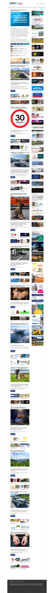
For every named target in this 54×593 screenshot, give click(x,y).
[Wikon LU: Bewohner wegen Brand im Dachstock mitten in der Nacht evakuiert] (20, 417)
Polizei (31, 7)
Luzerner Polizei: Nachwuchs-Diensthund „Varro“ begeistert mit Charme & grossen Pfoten (19, 194)
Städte (16, 7)
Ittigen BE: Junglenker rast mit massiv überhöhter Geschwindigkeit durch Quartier (19, 108)
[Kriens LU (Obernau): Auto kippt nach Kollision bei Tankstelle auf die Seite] (20, 254)
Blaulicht (42, 7)
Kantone (14, 7)
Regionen (11, 7)
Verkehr (27, 7)
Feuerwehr (34, 7)
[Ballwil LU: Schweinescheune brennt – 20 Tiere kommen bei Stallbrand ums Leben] (20, 293)
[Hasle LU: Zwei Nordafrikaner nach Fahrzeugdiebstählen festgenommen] (20, 459)
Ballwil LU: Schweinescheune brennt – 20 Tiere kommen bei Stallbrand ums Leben (20, 286)
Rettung (37, 7)
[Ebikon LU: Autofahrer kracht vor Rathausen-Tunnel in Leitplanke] (20, 501)
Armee (38, 7)
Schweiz (9, 7)
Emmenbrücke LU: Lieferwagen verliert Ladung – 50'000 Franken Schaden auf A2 (20, 153)
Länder (19, 7)
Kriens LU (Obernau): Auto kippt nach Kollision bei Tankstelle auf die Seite (20, 247)
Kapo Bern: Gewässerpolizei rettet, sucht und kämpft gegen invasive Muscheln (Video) (20, 324)
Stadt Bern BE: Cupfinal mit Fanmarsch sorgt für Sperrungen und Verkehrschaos (20, 66)
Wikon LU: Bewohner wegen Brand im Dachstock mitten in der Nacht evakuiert (19, 408)
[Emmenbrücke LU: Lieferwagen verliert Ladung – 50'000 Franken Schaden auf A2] (20, 160)
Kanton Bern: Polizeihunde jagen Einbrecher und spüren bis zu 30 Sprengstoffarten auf (19, 368)
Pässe (30, 7)
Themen (21, 7)
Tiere (40, 7)
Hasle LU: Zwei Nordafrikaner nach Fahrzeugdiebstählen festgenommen (18, 451)
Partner (45, 7)
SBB (28, 7)
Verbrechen (24, 7)
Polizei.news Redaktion (16, 168)
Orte (17, 7)
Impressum (12, 581)
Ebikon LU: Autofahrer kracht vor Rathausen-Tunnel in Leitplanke (20, 492)
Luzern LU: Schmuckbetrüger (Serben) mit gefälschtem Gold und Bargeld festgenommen (20, 533)
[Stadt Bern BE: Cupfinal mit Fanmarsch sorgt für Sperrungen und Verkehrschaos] (20, 74)
